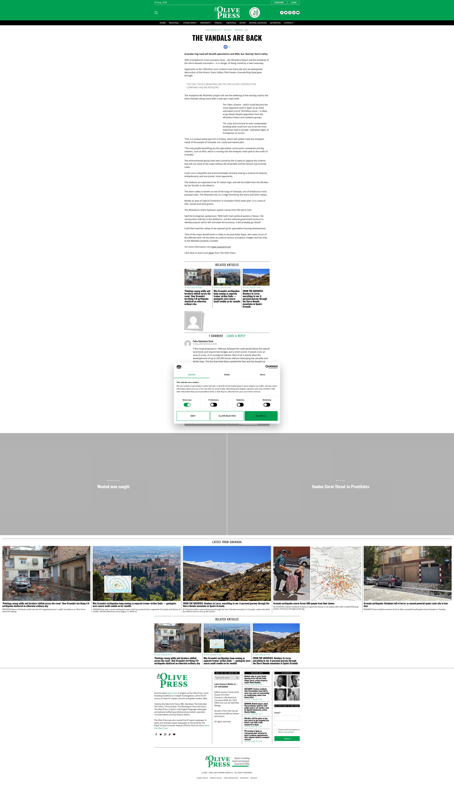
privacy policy (287, 732)
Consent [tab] (191, 375)
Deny (193, 416)
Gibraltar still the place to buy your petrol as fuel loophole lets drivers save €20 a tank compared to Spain (256, 721)
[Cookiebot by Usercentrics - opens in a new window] (267, 367)
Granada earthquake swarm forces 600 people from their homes (303, 603)
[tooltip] (282, 12)
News (211, 252)
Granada (227, 30)
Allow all (261, 416)
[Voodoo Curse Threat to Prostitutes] (340, 484)
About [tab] (262, 375)
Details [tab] (227, 375)
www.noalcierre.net (221, 246)
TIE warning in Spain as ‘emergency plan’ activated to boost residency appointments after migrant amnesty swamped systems (256, 735)
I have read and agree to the (289, 730)
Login (293, 2)
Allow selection (227, 416)
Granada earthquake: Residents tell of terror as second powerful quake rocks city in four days (406, 604)
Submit (287, 738)
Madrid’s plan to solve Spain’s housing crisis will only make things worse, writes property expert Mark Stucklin (255, 679)
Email (277, 713)
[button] (237, 677)
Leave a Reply (236, 336)
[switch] (213, 405)
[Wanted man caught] (113, 484)
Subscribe (279, 2)
